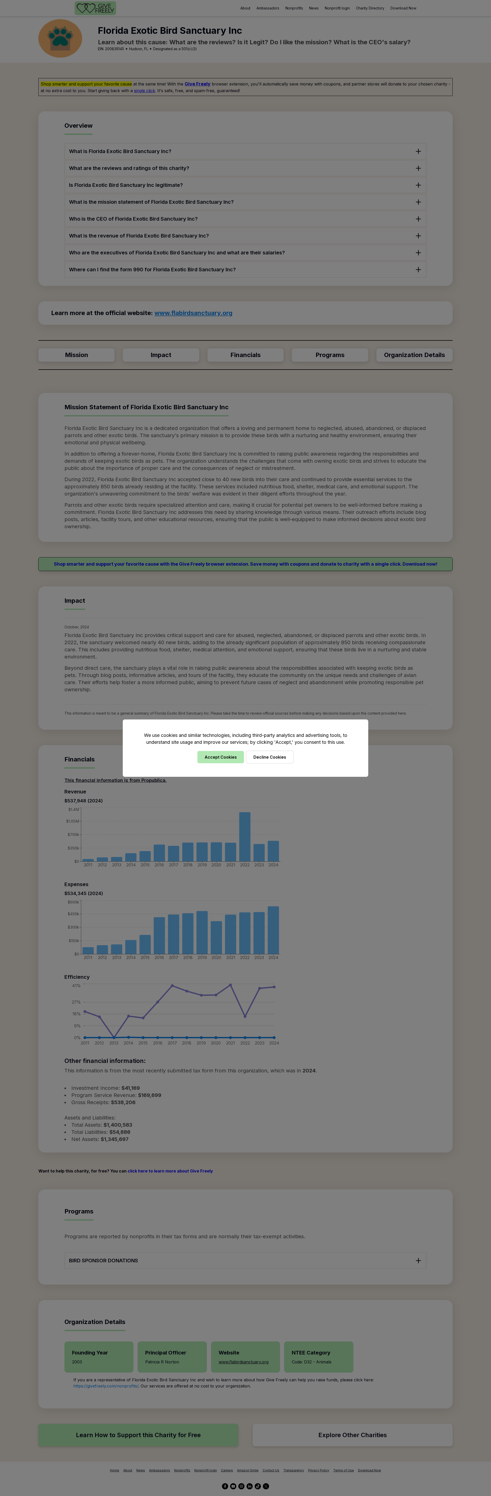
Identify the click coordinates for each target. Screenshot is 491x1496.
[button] (245, 748)
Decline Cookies (269, 757)
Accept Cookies (221, 757)
